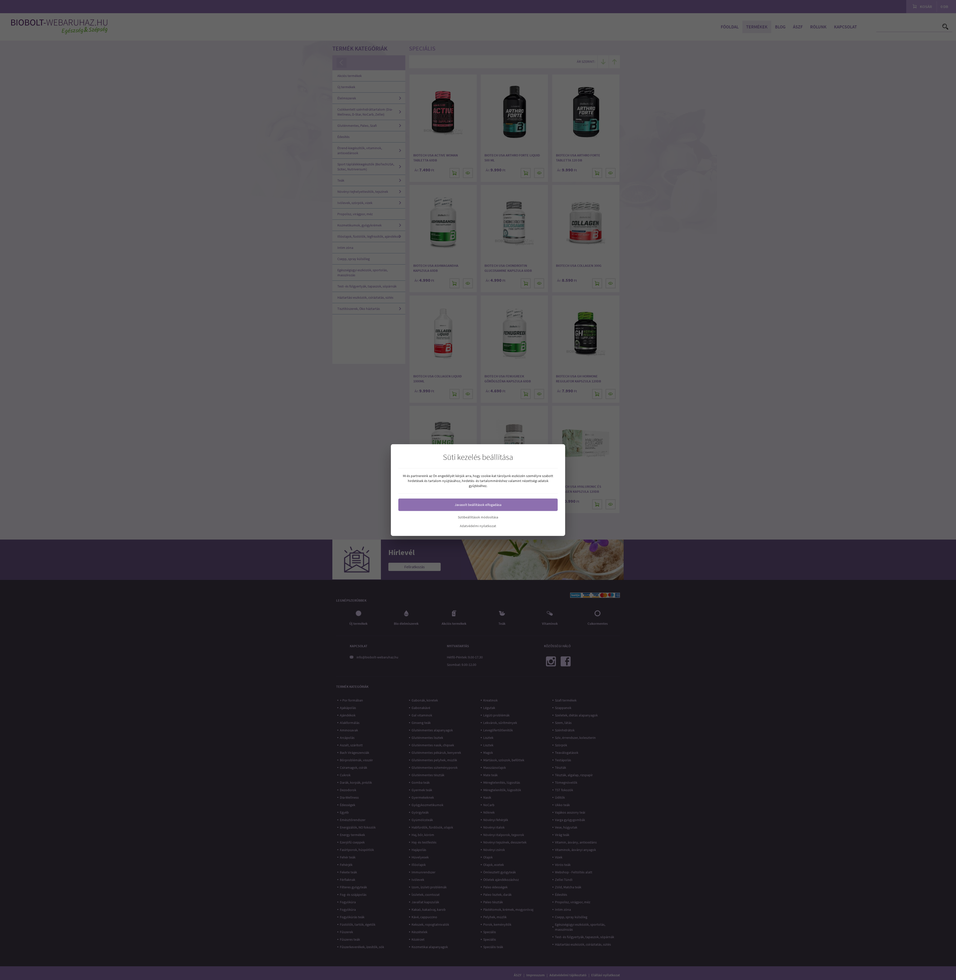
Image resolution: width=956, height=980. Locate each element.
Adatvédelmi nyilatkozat (478, 526)
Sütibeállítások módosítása (478, 517)
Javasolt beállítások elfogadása (478, 504)
